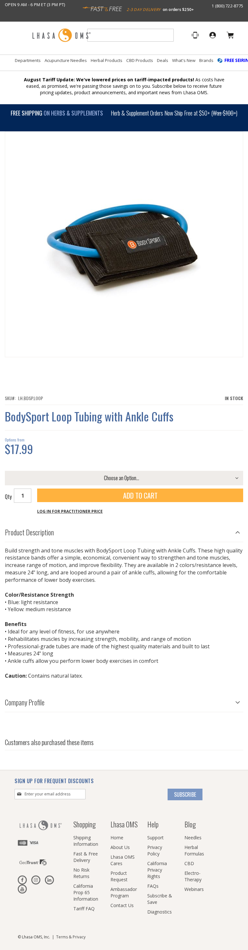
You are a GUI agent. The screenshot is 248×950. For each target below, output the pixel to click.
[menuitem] (28, 60)
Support (155, 837)
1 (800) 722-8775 (227, 6)
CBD (189, 863)
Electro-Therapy (193, 876)
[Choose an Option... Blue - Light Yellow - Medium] (124, 478)
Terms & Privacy (71, 937)
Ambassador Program (123, 892)
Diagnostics (159, 912)
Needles (193, 837)
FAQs (153, 886)
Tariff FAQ (84, 908)
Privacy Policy (154, 850)
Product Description (29, 532)
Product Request (119, 876)
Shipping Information (85, 840)
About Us (120, 847)
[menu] (124, 63)
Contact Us (122, 905)
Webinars (194, 889)
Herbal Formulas (194, 850)
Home (116, 837)
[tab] (124, 530)
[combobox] (130, 35)
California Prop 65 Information (85, 892)
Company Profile (25, 702)
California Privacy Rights (157, 869)
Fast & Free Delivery (85, 857)
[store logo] (61, 35)
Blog (190, 824)
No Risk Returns (81, 873)
